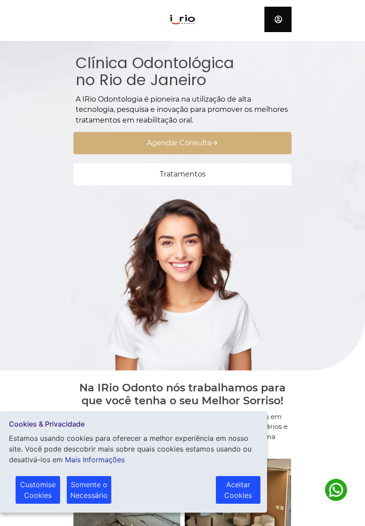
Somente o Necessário (89, 490)
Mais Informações (95, 459)
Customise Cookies (38, 490)
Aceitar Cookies (238, 490)
